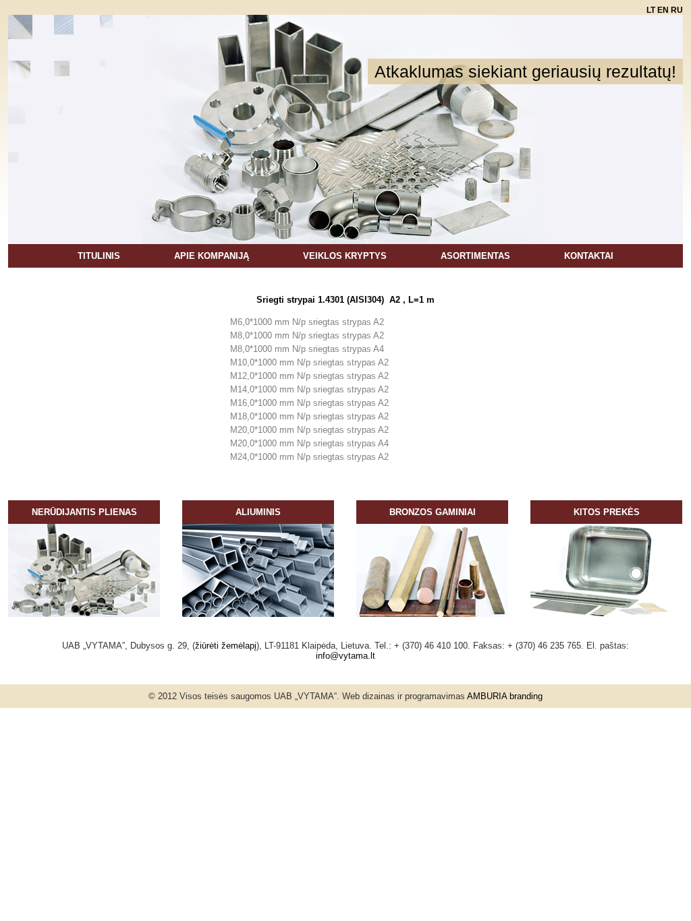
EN (664, 10)
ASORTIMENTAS (475, 256)
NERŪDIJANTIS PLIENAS (84, 512)
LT (651, 10)
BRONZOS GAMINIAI (432, 512)
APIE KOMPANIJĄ (211, 256)
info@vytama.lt (345, 656)
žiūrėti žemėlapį (225, 646)
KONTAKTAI (588, 256)
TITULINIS (99, 256)
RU (677, 10)
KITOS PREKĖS (607, 512)
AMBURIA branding (505, 696)
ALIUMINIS (258, 512)
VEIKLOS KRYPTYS (345, 256)
